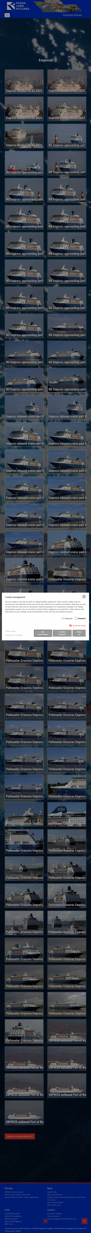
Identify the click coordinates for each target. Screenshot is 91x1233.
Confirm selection (62, 633)
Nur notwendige (43, 633)
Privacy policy (10, 631)
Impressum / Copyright (13, 635)
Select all (79, 633)
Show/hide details (79, 626)
